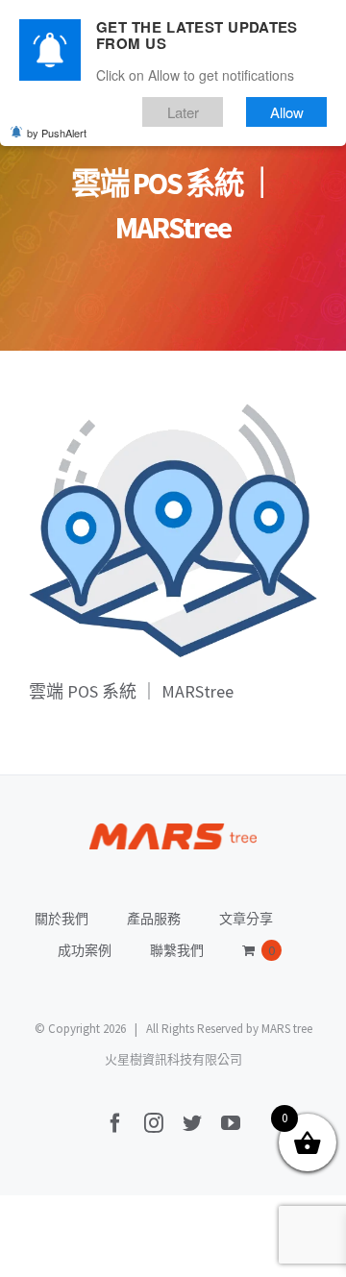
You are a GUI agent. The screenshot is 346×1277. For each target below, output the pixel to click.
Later (183, 112)
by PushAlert (56, 132)
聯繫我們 (177, 950)
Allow (287, 112)
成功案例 (84, 950)
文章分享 (246, 918)
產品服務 (154, 918)
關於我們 (61, 918)
